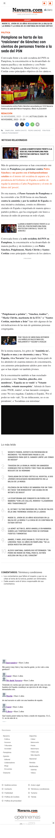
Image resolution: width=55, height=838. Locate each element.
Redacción (6, 113)
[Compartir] (17, 124)
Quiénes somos (10, 785)
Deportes (33, 736)
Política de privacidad (12, 801)
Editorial (7, 759)
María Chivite (21, 130)
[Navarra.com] (27, 10)
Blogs (6, 766)
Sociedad (7, 749)
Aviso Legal (35, 785)
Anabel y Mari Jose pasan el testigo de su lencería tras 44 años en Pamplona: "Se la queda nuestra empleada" (28, 542)
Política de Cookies (11, 797)
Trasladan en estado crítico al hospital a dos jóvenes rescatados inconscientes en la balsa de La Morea (30, 479)
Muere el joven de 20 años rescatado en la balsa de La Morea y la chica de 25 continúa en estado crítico (27, 25)
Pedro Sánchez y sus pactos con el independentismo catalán (25, 172)
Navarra (6, 736)
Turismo (34, 793)
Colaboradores (9, 763)
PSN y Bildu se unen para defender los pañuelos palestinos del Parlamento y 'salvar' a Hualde (33, 339)
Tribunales (8, 745)
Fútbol (33, 739)
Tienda (33, 797)
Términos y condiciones (30, 572)
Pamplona (7, 752)
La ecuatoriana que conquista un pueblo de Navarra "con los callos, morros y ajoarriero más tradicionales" (30, 500)
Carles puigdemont (10, 133)
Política (7, 739)
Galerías (34, 770)
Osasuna (6, 773)
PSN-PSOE (46, 130)
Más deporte (35, 755)
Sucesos (7, 742)
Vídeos (33, 773)
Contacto (8, 789)
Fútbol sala (35, 752)
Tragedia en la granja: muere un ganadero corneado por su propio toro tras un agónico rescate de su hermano (30, 468)
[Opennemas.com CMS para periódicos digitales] (27, 820)
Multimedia (33, 766)
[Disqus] (27, 622)
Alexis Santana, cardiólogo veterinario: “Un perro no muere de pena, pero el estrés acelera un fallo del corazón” (29, 553)
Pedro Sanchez (34, 130)
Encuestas (8, 769)
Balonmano (35, 749)
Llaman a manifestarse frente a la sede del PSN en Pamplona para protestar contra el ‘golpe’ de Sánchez (36, 153)
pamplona (9, 130)
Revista (32, 763)
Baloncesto (35, 742)
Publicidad (8, 793)
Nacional (32, 759)
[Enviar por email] (37, 124)
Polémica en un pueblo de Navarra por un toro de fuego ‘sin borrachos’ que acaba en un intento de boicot (30, 490)
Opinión (6, 756)
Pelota (33, 745)
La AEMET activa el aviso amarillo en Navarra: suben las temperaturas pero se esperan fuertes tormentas (30, 531)
